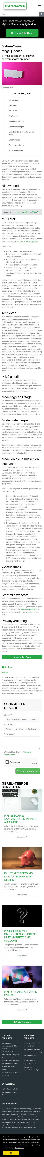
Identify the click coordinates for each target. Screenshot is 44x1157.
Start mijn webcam (16, 145)
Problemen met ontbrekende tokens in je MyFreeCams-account (20, 935)
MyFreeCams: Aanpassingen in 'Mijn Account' (20, 819)
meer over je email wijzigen (26, 241)
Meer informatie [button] (19, 1148)
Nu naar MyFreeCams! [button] (22, 657)
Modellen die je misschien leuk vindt (21, 133)
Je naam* (8, 715)
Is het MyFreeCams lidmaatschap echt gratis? (18, 876)
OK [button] (11, 1153)
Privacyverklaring (16, 150)
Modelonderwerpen (16, 127)
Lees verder (21, 837)
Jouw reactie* (9, 734)
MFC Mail (13, 105)
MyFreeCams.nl (15, 6)
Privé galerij (13, 116)
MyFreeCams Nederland (21, 21)
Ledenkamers (14, 140)
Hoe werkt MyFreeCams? (27, 212)
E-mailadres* (9, 725)
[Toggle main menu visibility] (39, 6)
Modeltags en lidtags (17, 121)
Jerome (5, 672)
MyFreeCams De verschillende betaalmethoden (30, 1057)
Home (4, 21)
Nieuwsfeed (13, 100)
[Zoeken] (41, 14)
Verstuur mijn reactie (27, 771)
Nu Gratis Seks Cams (22, 33)
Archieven (13, 111)
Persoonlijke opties (28, 609)
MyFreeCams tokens (31, 1064)
